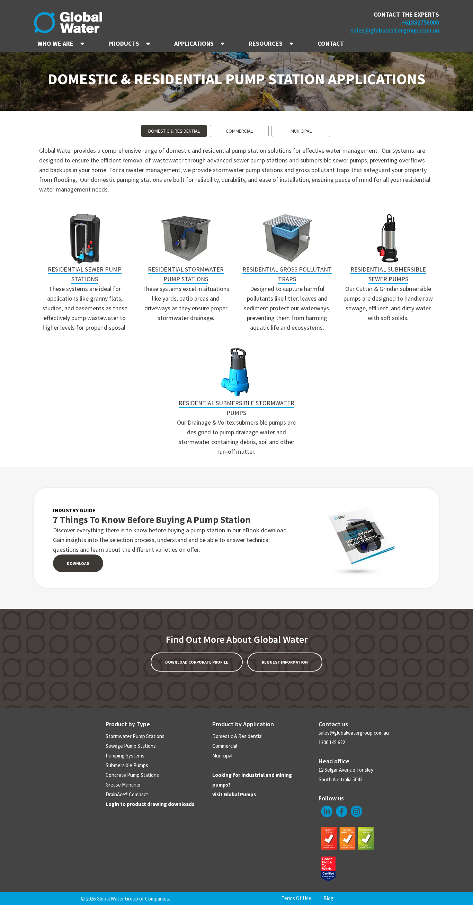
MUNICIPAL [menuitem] (301, 131)
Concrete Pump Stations (132, 775)
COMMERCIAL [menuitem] (239, 131)
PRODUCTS (123, 43)
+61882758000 (420, 22)
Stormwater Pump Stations (135, 736)
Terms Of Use (296, 898)
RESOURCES (266, 43)
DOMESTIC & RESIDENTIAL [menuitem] (174, 131)
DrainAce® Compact (127, 794)
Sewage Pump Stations (131, 746)
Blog (328, 898)
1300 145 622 (332, 742)
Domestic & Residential (237, 736)
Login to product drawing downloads (150, 804)
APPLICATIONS (194, 43)
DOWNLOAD (78, 563)
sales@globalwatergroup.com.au (395, 30)
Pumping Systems (125, 755)
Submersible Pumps (127, 765)
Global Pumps (240, 794)
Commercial (224, 746)
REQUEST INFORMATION (285, 662)
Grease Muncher (123, 784)
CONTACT (331, 43)
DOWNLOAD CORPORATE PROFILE (196, 662)
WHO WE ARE (55, 43)
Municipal (222, 755)
